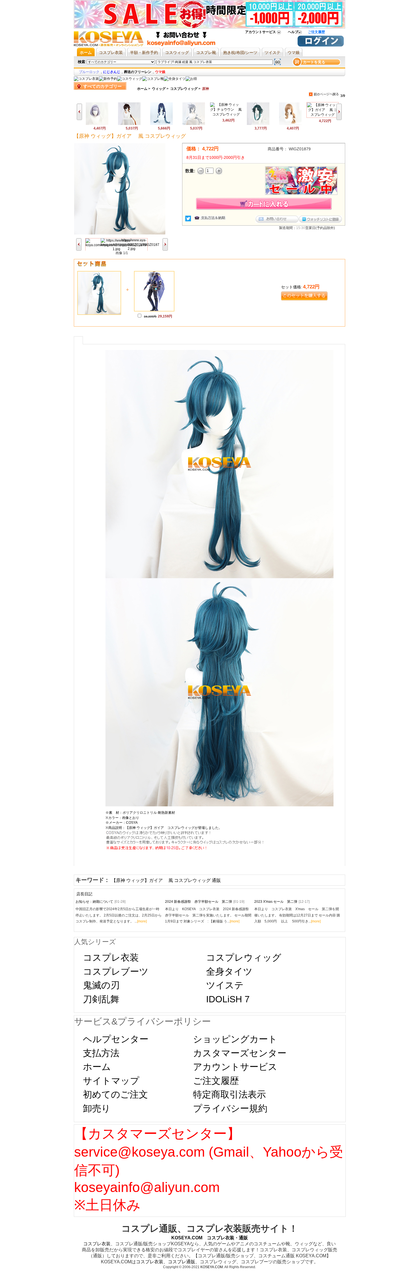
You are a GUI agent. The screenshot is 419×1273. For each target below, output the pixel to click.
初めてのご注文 (115, 1094)
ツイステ (225, 985)
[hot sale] (191, 79)
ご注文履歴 (316, 32)
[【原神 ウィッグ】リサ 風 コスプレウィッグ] (290, 124)
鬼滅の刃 (101, 985)
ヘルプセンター (116, 1039)
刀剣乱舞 (101, 999)
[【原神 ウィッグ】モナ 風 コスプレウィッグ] (161, 124)
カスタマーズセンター (239, 1053)
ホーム (142, 89)
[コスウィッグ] (129, 79)
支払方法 (101, 1053)
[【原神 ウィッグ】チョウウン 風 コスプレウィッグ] (226, 114)
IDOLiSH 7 (228, 999)
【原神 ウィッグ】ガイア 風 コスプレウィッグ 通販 (166, 880)
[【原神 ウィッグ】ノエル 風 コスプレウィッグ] (97, 124)
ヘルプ (293, 32)
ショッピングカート (235, 1039)
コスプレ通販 (181, 1261)
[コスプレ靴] (153, 79)
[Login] (321, 45)
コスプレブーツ (116, 971)
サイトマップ (111, 1081)
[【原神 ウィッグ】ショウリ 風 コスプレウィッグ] (129, 124)
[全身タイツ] (175, 79)
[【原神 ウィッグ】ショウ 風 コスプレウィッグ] (258, 124)
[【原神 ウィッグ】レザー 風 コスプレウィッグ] (193, 124)
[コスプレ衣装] (86, 79)
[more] (142, 921)
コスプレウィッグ (184, 89)
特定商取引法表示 (229, 1094)
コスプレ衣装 (111, 957)
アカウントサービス (260, 32)
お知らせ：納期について (100, 902)
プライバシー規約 (230, 1108)
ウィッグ (159, 89)
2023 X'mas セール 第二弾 (282, 902)
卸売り (97, 1108)
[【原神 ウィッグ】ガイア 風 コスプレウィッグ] (322, 115)
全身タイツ (229, 971)
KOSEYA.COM (211, 1267)
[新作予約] (108, 79)
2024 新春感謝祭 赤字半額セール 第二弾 (204, 902)
